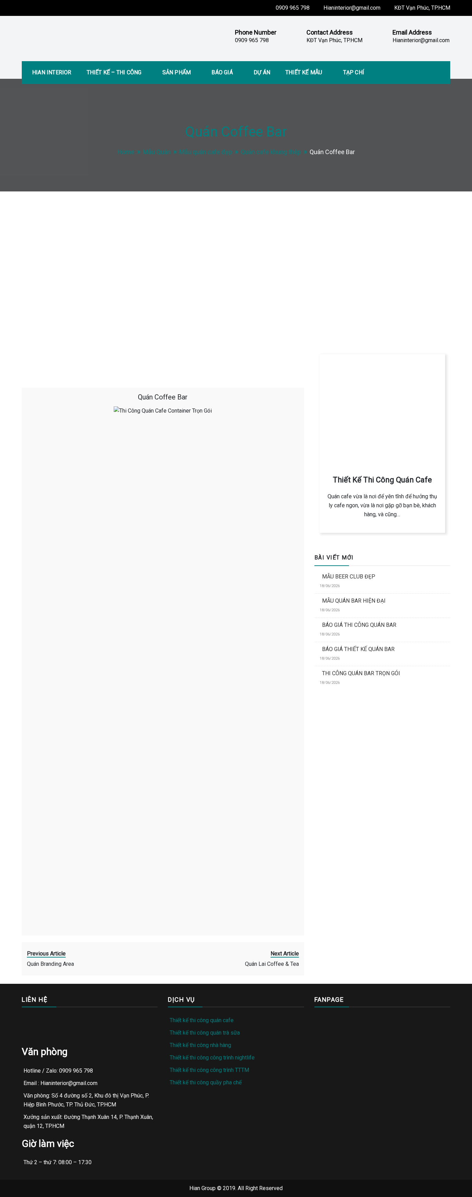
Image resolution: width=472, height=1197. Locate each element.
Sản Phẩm (176, 72)
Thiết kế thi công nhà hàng (200, 1045)
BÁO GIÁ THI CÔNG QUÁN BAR (359, 625)
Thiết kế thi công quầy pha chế (206, 1082)
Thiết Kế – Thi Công (114, 72)
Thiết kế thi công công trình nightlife (212, 1057)
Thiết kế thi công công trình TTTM (209, 1070)
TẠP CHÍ (353, 72)
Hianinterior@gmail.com (351, 7)
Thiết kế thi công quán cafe (202, 1020)
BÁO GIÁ (222, 72)
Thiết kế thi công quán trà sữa (205, 1032)
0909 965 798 (293, 7)
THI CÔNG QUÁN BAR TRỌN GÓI (361, 673)
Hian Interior (52, 72)
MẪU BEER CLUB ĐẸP (348, 576)
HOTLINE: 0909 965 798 (353, 303)
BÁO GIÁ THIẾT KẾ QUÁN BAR (358, 649)
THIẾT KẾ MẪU (303, 72)
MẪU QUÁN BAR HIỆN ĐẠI (354, 600)
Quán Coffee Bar (163, 397)
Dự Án (262, 72)
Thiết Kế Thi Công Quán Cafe (382, 479)
